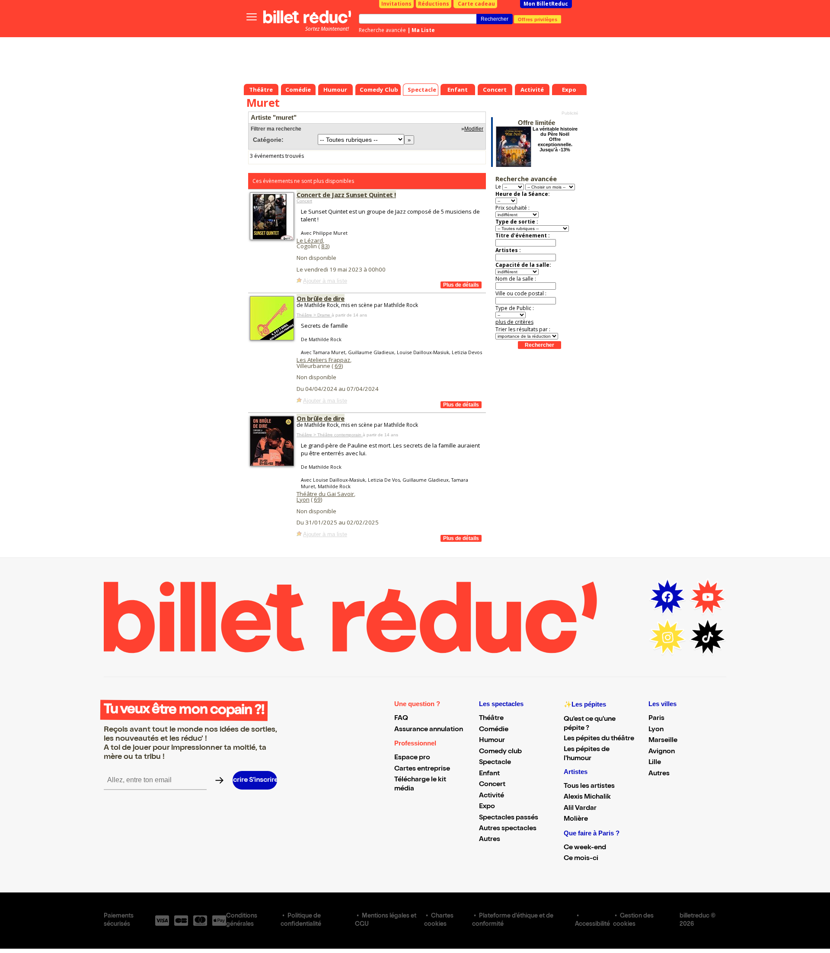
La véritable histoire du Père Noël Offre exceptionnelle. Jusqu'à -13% (555, 139)
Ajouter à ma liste (325, 281)
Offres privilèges (537, 19)
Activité (491, 796)
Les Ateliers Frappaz (323, 360)
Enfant (489, 774)
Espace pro (412, 758)
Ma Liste (423, 30)
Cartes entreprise (422, 769)
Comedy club (500, 751)
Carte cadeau (476, 3)
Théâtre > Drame (314, 315)
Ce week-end (585, 847)
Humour (492, 740)
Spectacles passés (508, 818)
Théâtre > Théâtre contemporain (330, 434)
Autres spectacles (507, 828)
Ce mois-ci (581, 858)
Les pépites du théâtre (599, 739)
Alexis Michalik (587, 797)
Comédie (493, 729)
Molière (576, 819)
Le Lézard (310, 240)
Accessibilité (592, 924)
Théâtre (491, 718)
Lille (654, 762)
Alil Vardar (580, 808)
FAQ (401, 718)
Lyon (303, 499)
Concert (304, 200)
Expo (487, 806)
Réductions (433, 3)
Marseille (662, 740)
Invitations (396, 3)
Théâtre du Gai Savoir (325, 494)
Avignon (661, 751)
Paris (656, 718)
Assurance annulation (428, 729)
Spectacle (495, 762)
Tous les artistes (589, 786)
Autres (489, 839)
